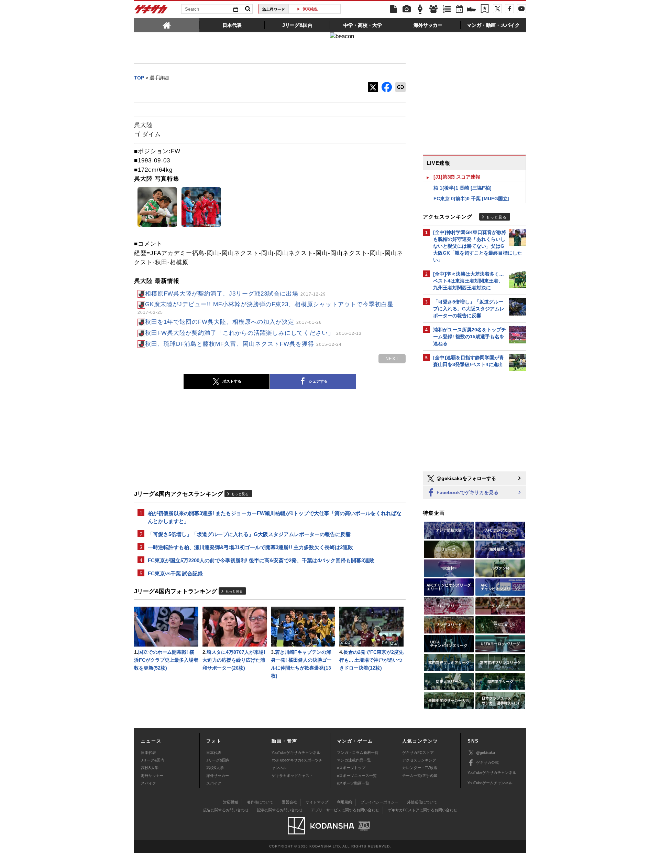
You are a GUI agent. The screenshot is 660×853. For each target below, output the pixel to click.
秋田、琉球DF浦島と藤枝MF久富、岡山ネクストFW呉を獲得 (243, 344)
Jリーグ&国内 (152, 760)
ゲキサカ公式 (487, 762)
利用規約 (344, 802)
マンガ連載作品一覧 (354, 760)
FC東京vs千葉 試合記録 (175, 573)
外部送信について (422, 802)
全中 (317, 9)
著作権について (260, 802)
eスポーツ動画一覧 (353, 783)
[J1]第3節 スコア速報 (456, 177)
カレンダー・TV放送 (419, 768)
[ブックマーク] (485, 9)
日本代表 (148, 752)
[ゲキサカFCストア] (471, 10)
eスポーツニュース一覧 (357, 776)
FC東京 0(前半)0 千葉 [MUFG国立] (471, 198)
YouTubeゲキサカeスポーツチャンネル (297, 764)
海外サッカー (152, 776)
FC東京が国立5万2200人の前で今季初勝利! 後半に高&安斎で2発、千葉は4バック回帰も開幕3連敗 (261, 560)
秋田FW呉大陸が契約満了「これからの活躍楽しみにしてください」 (253, 333)
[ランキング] (447, 9)
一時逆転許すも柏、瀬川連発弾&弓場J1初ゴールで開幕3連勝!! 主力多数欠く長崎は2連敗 (250, 547)
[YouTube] (521, 8)
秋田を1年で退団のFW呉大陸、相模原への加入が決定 (233, 322)
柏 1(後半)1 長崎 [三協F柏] (462, 188)
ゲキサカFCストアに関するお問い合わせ (422, 810)
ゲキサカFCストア (418, 752)
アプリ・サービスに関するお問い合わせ (345, 810)
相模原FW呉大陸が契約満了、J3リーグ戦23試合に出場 (235, 293)
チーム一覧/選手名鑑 (419, 776)
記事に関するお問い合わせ (279, 810)
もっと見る (240, 494)
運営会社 (289, 802)
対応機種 (230, 802)
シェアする (318, 381)
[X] (497, 8)
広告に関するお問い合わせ (226, 810)
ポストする (231, 381)
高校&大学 (149, 768)
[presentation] (166, 25)
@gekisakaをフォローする (465, 478)
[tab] (166, 25)
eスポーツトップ (351, 768)
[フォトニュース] (407, 9)
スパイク (148, 783)
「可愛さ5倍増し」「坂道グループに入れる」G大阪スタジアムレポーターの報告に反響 (249, 534)
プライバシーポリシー (379, 802)
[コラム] (420, 9)
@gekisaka (485, 752)
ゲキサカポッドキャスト (292, 776)
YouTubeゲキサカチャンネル (296, 752)
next (392, 358)
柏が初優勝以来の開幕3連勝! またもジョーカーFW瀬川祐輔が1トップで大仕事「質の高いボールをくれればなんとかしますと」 (275, 517)
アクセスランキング (419, 760)
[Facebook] (509, 8)
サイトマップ (317, 802)
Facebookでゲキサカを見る (466, 492)
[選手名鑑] (433, 9)
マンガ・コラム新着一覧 (357, 752)
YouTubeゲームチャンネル (490, 783)
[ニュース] (393, 9)
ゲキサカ (151, 11)
